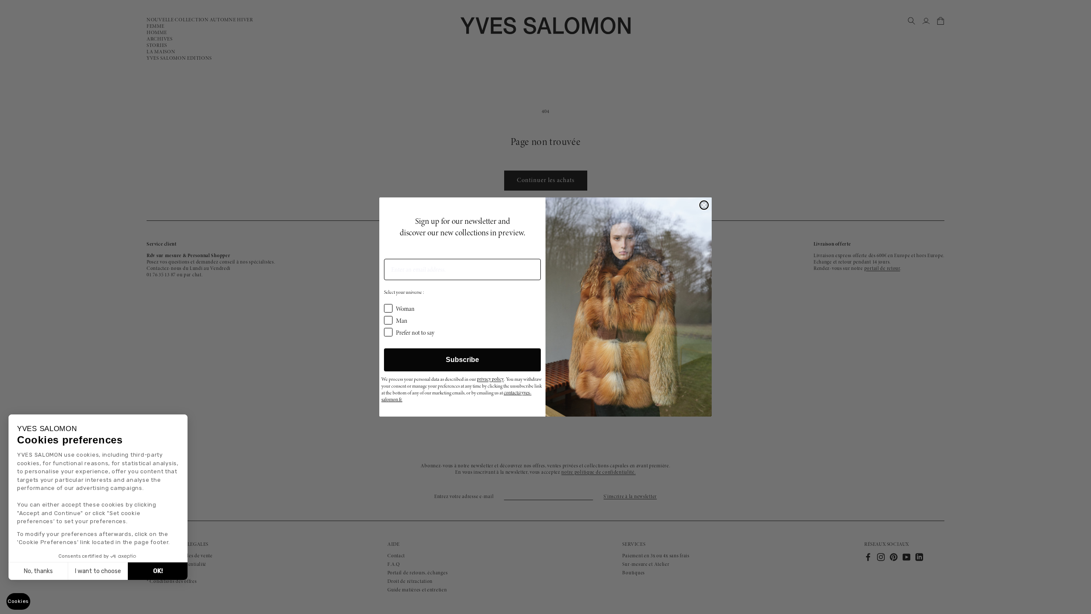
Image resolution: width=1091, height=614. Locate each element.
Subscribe (462, 359)
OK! (158, 571)
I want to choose (98, 571)
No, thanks (38, 571)
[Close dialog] (704, 205)
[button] (18, 601)
